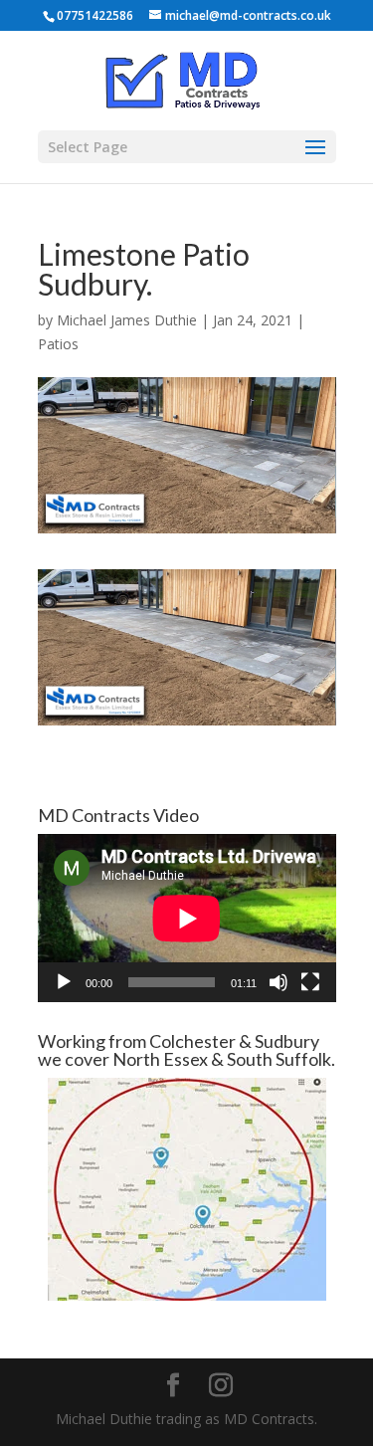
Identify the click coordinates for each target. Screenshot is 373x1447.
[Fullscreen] (310, 982)
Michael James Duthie (127, 319)
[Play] (64, 982)
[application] (187, 918)
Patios (58, 343)
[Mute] (278, 982)
